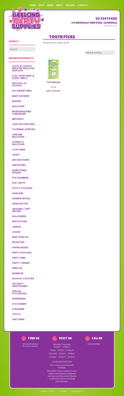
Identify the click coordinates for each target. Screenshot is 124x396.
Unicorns (18, 319)
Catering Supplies (23, 129)
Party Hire (18, 257)
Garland (17, 193)
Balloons (18, 106)
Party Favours (22, 252)
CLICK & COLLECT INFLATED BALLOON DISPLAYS (23, 68)
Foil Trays (18, 182)
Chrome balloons (18, 135)
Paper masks (20, 247)
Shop (41, 5)
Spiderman (19, 298)
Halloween (19, 216)
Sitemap (63, 391)
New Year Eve (20, 237)
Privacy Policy (48, 391)
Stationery (19, 304)
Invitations (19, 221)
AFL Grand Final (22, 90)
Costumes (18, 149)
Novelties (18, 242)
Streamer (18, 309)
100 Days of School (19, 84)
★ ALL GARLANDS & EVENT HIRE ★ (23, 77)
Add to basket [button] (53, 91)
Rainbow (17, 273)
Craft (16, 154)
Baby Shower (20, 96)
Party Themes (21, 263)
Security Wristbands (20, 285)
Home (33, 5)
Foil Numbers (20, 177)
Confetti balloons (18, 143)
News (50, 5)
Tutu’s (16, 314)
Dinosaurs (19, 165)
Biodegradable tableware (21, 112)
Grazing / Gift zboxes (21, 210)
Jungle (16, 226)
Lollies (16, 231)
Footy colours (22, 188)
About (59, 5)
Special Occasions (19, 292)
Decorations (20, 159)
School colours (23, 278)
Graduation (20, 203)
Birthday (18, 119)
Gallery (70, 5)
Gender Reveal (21, 198)
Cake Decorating (23, 124)
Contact (83, 5)
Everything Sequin (19, 171)
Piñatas (17, 268)
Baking (16, 101)
